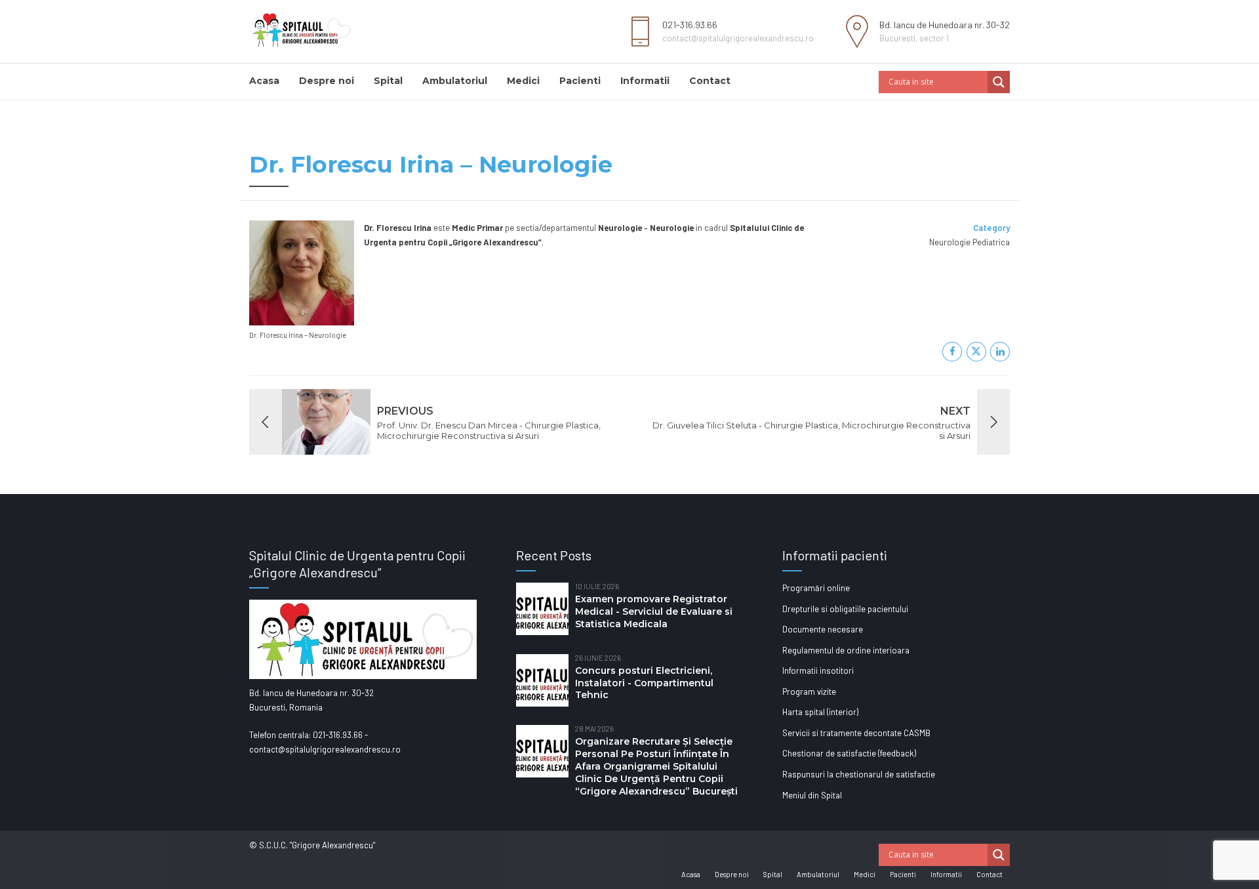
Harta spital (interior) (820, 712)
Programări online (816, 588)
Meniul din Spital (812, 795)
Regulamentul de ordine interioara (845, 650)
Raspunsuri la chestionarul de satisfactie (858, 774)
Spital (388, 81)
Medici (523, 81)
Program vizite (809, 691)
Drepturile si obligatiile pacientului (845, 609)
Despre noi (326, 81)
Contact (709, 81)
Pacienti (580, 81)
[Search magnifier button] (999, 82)
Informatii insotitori (818, 670)
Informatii (644, 81)
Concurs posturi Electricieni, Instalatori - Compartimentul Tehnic (644, 683)
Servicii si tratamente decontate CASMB (856, 733)
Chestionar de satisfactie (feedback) (849, 753)
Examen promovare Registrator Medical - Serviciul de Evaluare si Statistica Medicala (653, 611)
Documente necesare (822, 629)
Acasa (264, 81)
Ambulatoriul (454, 81)
